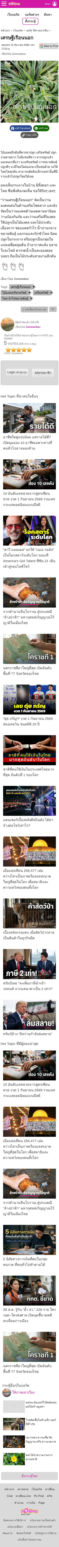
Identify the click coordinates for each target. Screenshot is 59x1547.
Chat (9, 1496)
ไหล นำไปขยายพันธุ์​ (15, 298)
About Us (8, 1533)
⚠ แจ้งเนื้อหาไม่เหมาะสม (34, 309)
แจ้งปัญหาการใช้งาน (45, 1533)
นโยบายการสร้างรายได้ (39, 1527)
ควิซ (49, 1496)
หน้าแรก (5, 30)
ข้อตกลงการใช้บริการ (14, 1520)
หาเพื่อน (50, 1489)
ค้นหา (48, 14)
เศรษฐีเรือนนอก (21, 287)
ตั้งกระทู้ (30, 21)
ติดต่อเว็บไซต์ (24, 1533)
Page (42, 1502)
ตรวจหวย (23, 1489)
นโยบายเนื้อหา (15, 1527)
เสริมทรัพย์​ (41, 292)
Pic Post (39, 1496)
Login (17, 372)
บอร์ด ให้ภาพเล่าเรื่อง (37, 30)
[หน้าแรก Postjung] (14, 3)
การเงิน (31, 1502)
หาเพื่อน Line (23, 1496)
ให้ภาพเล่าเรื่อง (23, 1392)
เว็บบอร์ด (13, 14)
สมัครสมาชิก (43, 373)
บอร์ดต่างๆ (32, 14)
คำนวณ (18, 1502)
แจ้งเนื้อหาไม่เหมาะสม (29, 1539)
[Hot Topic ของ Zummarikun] (8, 330)
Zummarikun (19, 54)
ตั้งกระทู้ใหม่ (29, 1476)
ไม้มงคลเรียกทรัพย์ (14, 292)
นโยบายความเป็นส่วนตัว (43, 1520)
